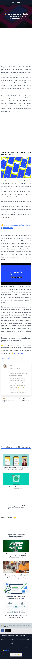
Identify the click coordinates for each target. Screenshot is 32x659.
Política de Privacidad (12, 635)
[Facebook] (2, 630)
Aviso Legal (22, 635)
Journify (23, 238)
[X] (6, 630)
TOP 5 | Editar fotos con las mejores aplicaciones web (24, 400)
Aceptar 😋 (16, 655)
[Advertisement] (16, 47)
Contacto (3, 635)
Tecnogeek (16, 2)
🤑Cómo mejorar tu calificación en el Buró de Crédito (8, 400)
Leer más (6, 650)
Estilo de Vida (5, 358)
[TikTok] (9, 630)
